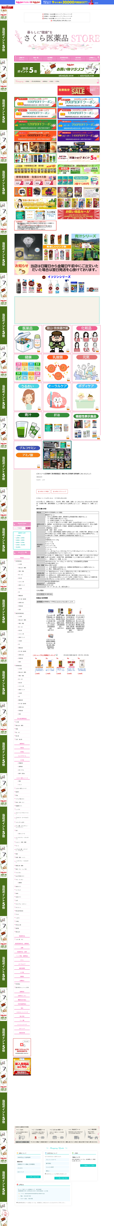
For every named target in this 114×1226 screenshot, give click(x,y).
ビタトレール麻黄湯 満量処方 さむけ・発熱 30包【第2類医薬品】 (50, 643)
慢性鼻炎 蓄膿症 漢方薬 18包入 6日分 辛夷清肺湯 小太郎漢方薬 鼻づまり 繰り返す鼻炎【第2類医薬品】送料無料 (70, 623)
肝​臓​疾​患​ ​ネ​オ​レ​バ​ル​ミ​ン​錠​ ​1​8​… (60, 670)
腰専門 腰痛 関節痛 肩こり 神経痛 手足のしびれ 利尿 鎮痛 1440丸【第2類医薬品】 (60, 621)
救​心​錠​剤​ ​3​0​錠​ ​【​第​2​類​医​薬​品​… (82, 670)
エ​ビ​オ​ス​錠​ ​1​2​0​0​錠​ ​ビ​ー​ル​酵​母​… (50, 670)
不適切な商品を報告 (61, 498)
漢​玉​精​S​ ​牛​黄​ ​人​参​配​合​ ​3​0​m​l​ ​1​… (71, 670)
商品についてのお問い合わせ (45, 498)
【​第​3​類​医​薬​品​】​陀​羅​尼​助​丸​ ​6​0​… (39, 670)
